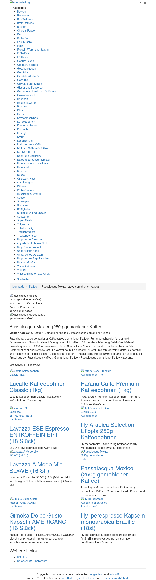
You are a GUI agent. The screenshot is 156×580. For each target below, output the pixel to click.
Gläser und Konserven (30, 87)
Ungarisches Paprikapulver (33, 258)
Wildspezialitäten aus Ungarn (34, 273)
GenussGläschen (27, 64)
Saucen (21, 197)
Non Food (23, 171)
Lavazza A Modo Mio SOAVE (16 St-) (36, 467)
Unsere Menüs (26, 262)
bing (100, 574)
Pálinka (21, 186)
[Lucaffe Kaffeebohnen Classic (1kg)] (25, 372)
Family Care (24, 42)
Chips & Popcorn (27, 30)
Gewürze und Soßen (29, 83)
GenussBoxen (25, 61)
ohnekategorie (25, 182)
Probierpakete (25, 190)
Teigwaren (23, 224)
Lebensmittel (25, 140)
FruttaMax (23, 57)
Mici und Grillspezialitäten (32, 148)
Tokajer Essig (25, 228)
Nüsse (21, 175)
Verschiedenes (26, 266)
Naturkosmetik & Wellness (33, 163)
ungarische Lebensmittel (32, 243)
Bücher (21, 26)
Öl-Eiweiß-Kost (26, 178)
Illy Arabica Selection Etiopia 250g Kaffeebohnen (107, 430)
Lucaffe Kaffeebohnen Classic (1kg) (38, 386)
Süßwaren (23, 216)
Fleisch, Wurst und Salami (33, 49)
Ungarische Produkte (29, 247)
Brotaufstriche (25, 23)
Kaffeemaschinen (27, 118)
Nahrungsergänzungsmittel (33, 159)
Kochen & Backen (27, 125)
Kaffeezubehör (26, 121)
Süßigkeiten (24, 209)
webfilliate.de (69, 578)
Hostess (22, 106)
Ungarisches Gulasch (30, 254)
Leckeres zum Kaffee (29, 144)
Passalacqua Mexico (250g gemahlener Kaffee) (107, 474)
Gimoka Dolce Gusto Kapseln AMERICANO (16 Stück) (38, 521)
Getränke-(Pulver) (28, 76)
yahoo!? (114, 574)
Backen (21, 11)
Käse (20, 110)
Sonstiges (23, 201)
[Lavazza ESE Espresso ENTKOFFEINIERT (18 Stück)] (25, 413)
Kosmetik (22, 129)
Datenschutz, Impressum (32, 561)
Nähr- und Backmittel (29, 156)
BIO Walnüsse (25, 19)
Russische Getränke (29, 194)
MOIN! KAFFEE (26, 152)
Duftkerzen (23, 38)
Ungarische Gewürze (29, 239)
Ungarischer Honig (28, 251)
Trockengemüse (27, 235)
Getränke (22, 72)
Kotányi (21, 133)
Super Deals (24, 220)
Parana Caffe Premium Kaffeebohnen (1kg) (110, 386)
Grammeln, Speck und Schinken (36, 91)
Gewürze (22, 80)
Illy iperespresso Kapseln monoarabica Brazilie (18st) (113, 521)
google (93, 574)
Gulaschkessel (26, 95)
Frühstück (23, 53)
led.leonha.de (87, 578)
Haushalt (22, 99)
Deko (20, 34)
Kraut (20, 137)
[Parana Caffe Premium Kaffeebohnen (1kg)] (96, 372)
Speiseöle (23, 205)
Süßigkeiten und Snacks (31, 213)
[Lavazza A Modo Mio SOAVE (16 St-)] (25, 453)
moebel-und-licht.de (117, 578)
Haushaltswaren (27, 102)
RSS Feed (23, 557)
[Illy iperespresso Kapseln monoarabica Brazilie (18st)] (96, 502)
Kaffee (21, 114)
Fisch (20, 45)
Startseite (23, 279)
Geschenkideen (26, 68)
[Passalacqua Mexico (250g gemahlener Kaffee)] (96, 455)
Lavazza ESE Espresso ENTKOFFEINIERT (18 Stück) (39, 434)
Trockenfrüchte (26, 232)
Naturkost (23, 167)
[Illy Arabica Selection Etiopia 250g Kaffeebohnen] (96, 411)
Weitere (21, 270)
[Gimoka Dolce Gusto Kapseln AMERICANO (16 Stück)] (25, 502)
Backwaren (23, 15)
